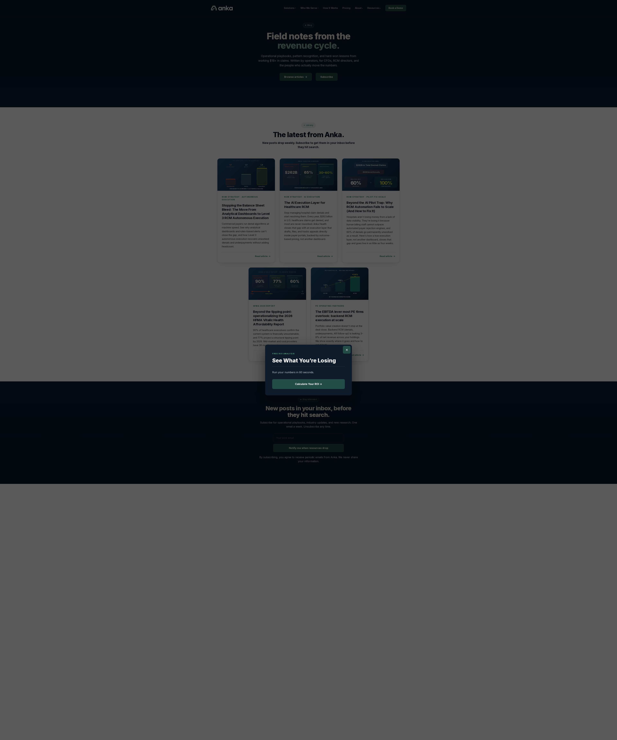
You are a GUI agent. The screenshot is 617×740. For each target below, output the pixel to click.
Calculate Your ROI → (308, 384)
